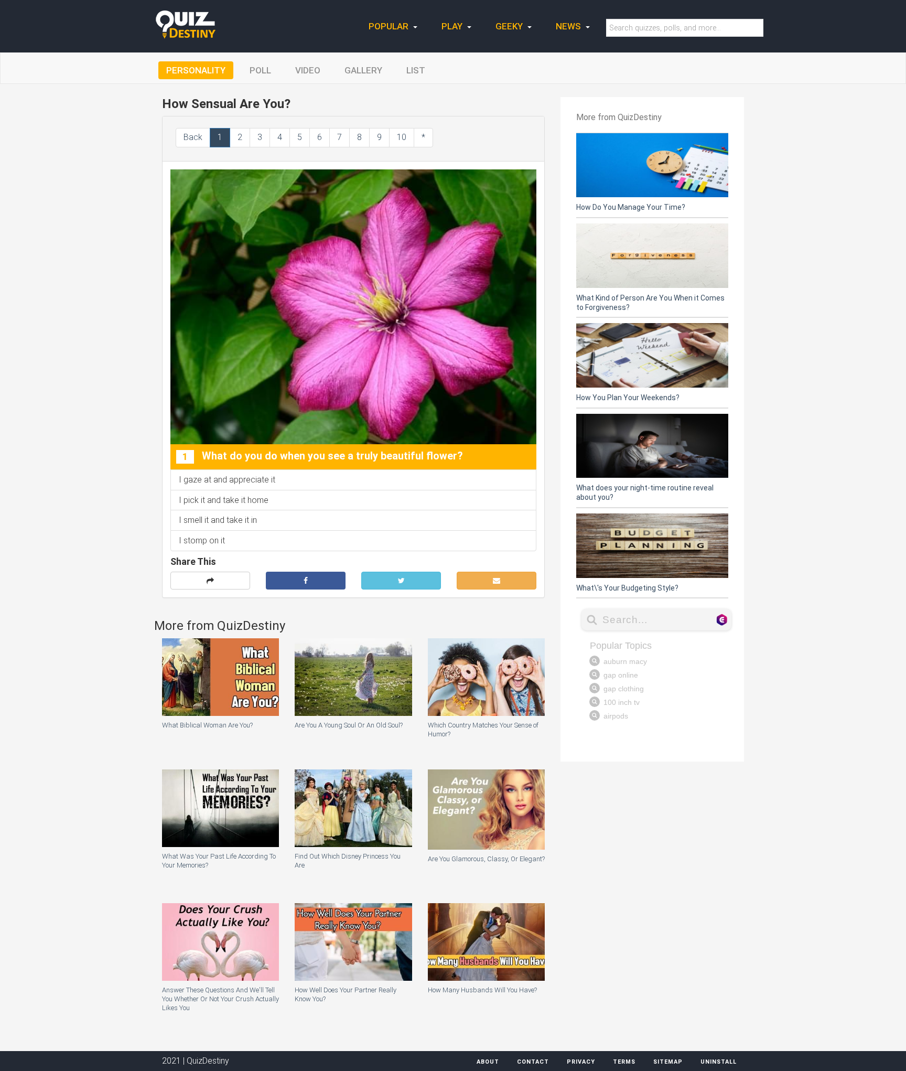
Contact (533, 1061)
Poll (260, 70)
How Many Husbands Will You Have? (482, 990)
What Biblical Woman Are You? (207, 725)
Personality (195, 70)
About (488, 1061)
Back (193, 137)
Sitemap (668, 1061)
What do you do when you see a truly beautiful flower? (322, 456)
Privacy (581, 1061)
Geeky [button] (510, 26)
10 (401, 137)
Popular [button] (390, 26)
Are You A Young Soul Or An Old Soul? (349, 725)
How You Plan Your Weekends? (628, 397)
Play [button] (453, 26)
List (415, 70)
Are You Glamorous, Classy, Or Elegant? (486, 859)
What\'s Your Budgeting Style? (627, 588)
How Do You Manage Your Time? (630, 207)
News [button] (569, 26)
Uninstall (718, 1061)
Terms (624, 1061)
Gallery (363, 70)
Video (307, 70)
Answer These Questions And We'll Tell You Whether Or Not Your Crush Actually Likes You (220, 999)
